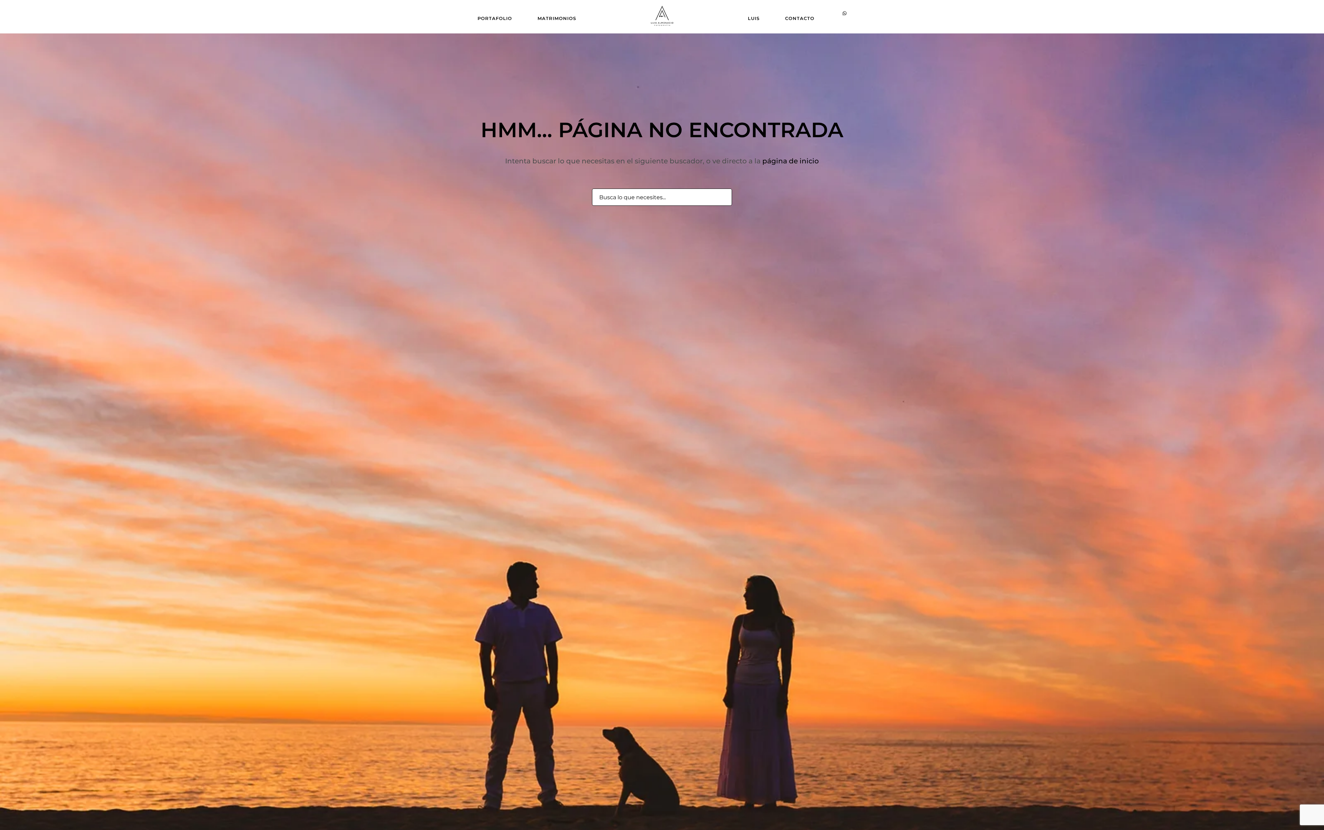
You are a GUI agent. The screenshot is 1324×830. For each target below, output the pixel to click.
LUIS (754, 18)
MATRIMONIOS (557, 18)
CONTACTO (799, 18)
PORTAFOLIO (495, 18)
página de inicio (790, 161)
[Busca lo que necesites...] (723, 197)
